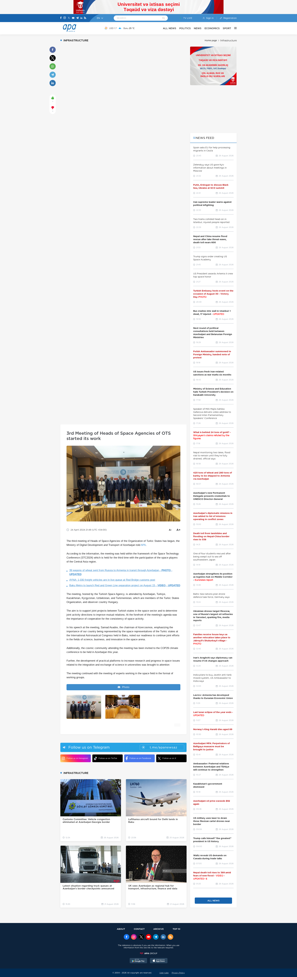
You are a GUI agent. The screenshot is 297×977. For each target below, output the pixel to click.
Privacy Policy (178, 973)
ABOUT (121, 929)
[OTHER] (234, 28)
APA (143, 545)
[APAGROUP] (148, 953)
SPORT (227, 28)
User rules (164, 973)
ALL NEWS (169, 28)
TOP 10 (176, 929)
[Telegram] (77, 18)
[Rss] (85, 18)
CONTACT (139, 929)
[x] (141, 937)
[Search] (163, 18)
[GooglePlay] (138, 961)
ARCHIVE (158, 929)
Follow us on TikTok (108, 758)
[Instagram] (64, 18)
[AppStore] (159, 961)
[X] (69, 18)
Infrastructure (228, 40)
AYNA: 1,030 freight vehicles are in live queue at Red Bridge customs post (112, 579)
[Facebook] (61, 18)
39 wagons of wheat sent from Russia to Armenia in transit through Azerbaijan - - (120, 572)
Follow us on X (169, 758)
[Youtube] (73, 18)
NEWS (197, 28)
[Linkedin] (81, 18)
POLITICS (185, 28)
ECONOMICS (212, 28)
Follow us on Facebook (140, 758)
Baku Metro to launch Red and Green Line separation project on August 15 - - (124, 585)
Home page (211, 40)
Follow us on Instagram (77, 758)
